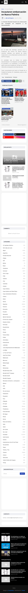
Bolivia (14, 263)
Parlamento (14, 393)
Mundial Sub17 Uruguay (14, 373)
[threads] (8, 140)
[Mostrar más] (23, 81)
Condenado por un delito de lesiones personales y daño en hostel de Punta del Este (18, 169)
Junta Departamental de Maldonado (14, 347)
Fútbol (14, 337)
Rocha (14, 419)
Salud (14, 426)
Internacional (14, 342)
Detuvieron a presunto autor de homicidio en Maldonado (18, 552)
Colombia (14, 283)
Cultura (14, 296)
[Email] (20, 81)
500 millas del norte (14, 248)
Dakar (14, 299)
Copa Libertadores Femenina (14, 293)
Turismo (14, 452)
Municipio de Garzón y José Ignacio (14, 380)
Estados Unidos (14, 322)
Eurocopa (14, 324)
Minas (14, 365)
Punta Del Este (14, 411)
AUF (14, 260)
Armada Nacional (9, 9)
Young (14, 462)
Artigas (14, 258)
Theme (23, 590)
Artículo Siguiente (22, 124)
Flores (14, 329)
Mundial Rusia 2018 (14, 370)
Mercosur (14, 360)
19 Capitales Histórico (14, 245)
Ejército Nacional (14, 317)
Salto (14, 424)
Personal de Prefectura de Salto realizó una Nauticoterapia (7, 118)
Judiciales (14, 345)
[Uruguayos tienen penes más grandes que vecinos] (5, 564)
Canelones (14, 268)
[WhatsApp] (16, 81)
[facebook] (8, 134)
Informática (14, 340)
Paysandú (14, 396)
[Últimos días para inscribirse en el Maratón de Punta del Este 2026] (5, 546)
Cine (14, 281)
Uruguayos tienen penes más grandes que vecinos (18, 563)
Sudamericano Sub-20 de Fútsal (14, 442)
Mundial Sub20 (14, 375)
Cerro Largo (14, 273)
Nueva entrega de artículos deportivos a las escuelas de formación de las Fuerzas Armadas (6, 100)
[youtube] (8, 137)
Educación (14, 314)
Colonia (14, 286)
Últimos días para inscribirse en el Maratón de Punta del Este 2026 (18, 545)
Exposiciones (14, 327)
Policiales (15, 77)
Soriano (14, 439)
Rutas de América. (14, 421)
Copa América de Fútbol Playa (14, 291)
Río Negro (14, 414)
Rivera (14, 416)
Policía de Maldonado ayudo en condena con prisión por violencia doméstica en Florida (17, 185)
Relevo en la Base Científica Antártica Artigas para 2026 (19, 99)
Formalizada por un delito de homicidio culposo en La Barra (18, 537)
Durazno (14, 306)
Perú (14, 398)
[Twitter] (13, 81)
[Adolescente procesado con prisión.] (7, 178)
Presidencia (14, 409)
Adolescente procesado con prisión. (18, 176)
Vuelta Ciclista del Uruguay (14, 460)
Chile (14, 276)
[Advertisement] (14, 208)
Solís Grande (14, 437)
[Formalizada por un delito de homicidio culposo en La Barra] (5, 538)
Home (14, 588)
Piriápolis (14, 401)
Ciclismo (14, 278)
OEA (14, 386)
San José (14, 432)
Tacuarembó (14, 444)
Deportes (14, 304)
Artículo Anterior (6, 124)
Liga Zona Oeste (14, 355)
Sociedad (14, 434)
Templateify (11, 590)
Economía (14, 309)
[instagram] (19, 137)
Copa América (14, 288)
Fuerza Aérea (14, 334)
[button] (2, 2)
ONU (14, 388)
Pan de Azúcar (14, 391)
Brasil (14, 265)
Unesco (14, 455)
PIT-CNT (14, 403)
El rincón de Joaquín (14, 319)
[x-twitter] (19, 134)
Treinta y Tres (14, 449)
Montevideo (14, 368)
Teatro (14, 447)
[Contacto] (19, 140)
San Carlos (14, 429)
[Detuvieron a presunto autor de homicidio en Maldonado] (5, 553)
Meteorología (14, 363)
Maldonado (14, 357)
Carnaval (14, 271)
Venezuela (14, 457)
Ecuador (14, 311)
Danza (14, 301)
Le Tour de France (14, 352)
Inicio (2, 9)
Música (14, 383)
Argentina (14, 253)
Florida (14, 332)
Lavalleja (14, 350)
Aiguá (14, 250)
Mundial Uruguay (14, 378)
